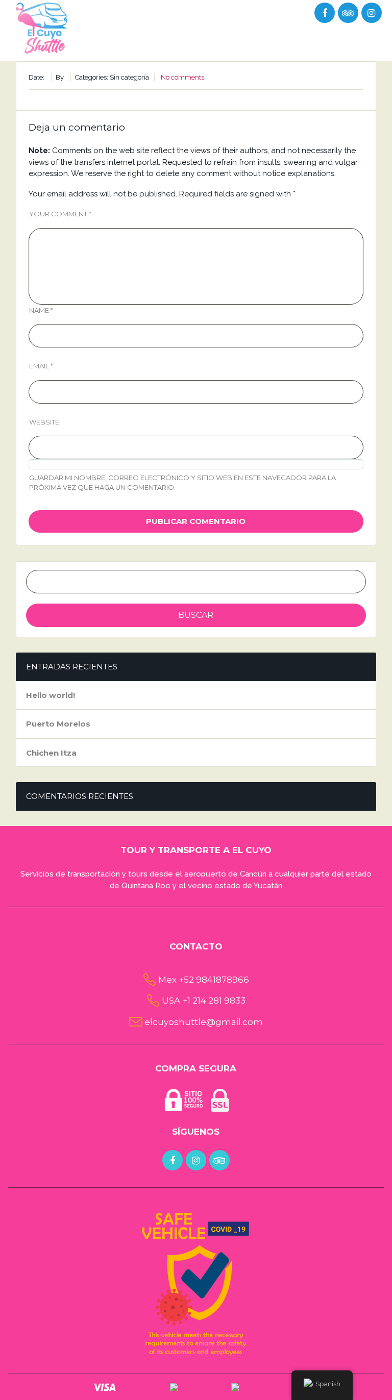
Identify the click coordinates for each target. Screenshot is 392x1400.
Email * (41, 366)
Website (44, 422)
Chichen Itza (51, 753)
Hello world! (50, 695)
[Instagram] (371, 13)
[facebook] (172, 1160)
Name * (41, 310)
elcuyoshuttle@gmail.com (203, 1022)
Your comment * (60, 214)
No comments (182, 77)
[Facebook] (324, 13)
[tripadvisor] (348, 13)
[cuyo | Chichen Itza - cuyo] (42, 27)
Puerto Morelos (58, 724)
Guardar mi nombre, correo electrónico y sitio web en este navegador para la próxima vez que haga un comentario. (182, 482)
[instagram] (196, 1160)
